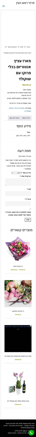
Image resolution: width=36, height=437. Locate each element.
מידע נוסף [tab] (26, 118)
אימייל (28, 199)
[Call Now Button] (31, 432)
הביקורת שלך (25, 176)
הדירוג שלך (26, 173)
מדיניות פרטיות (22, 433)
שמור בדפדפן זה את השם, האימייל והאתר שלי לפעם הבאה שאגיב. (18, 213)
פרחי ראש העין (25, 3)
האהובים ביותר (19, 108)
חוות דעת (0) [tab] (14, 118)
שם (29, 189)
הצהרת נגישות (12, 433)
